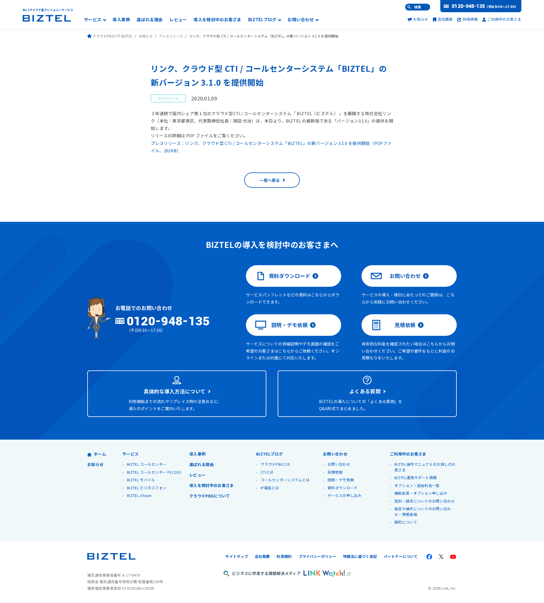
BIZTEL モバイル (141, 479)
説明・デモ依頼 (289, 324)
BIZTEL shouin (139, 495)
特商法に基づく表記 (360, 556)
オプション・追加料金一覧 (417, 485)
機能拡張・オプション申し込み (420, 493)
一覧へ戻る (270, 180)
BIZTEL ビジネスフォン (146, 487)
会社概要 (445, 19)
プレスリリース (171, 35)
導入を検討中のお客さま (217, 19)
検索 (417, 7)
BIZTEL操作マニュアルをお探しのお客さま (425, 467)
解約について (405, 522)
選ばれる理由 (150, 19)
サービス (92, 19)
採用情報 (470, 19)
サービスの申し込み (345, 495)
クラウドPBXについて (209, 496)
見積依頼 (405, 324)
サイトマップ (236, 556)
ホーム (100, 454)
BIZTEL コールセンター (146, 464)
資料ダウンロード (289, 275)
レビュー (178, 19)
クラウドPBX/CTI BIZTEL (113, 35)
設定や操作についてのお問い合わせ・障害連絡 (422, 511)
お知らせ (420, 19)
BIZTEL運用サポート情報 (415, 477)
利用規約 (284, 556)
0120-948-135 (468, 6)
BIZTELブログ (262, 19)
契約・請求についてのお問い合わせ (424, 501)
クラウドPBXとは (275, 464)
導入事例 (121, 19)
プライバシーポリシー (317, 556)
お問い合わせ (301, 19)
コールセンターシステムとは (285, 479)
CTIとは (267, 472)
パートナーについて (401, 556)
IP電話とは (270, 487)
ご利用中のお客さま (504, 19)
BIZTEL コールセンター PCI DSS (154, 472)
